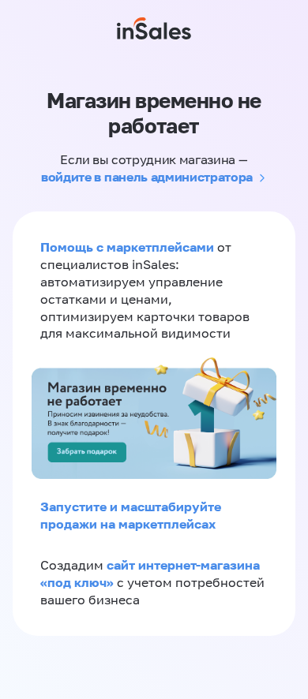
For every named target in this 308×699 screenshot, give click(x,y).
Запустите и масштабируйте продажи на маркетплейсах (130, 515)
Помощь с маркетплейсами (128, 247)
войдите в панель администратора (147, 177)
